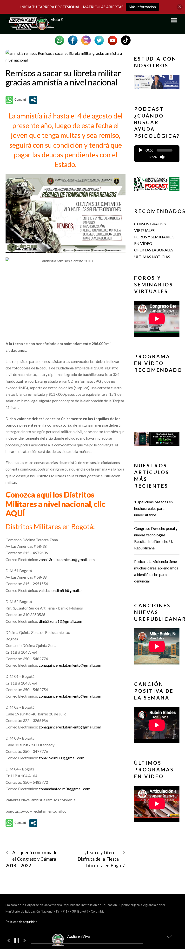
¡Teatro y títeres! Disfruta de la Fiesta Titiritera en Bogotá (102, 859)
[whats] (59, 39)
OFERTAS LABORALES (153, 250)
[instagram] (86, 39)
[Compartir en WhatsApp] (16, 100)
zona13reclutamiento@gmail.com (67, 559)
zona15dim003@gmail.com (61, 757)
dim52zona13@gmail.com (60, 621)
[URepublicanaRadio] (30, 27)
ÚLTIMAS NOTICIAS (152, 256)
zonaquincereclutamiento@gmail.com (70, 665)
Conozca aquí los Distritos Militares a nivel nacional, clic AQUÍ (56, 504)
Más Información (142, 7)
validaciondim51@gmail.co (61, 590)
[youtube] (112, 39)
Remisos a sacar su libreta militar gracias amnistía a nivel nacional (63, 77)
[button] (156, 87)
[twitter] (99, 39)
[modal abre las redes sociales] (33, 100)
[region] (156, 83)
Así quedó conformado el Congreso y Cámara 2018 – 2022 (32, 859)
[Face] (72, 39)
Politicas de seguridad (21, 922)
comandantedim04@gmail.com (64, 788)
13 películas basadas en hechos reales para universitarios (153, 508)
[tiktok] (125, 39)
